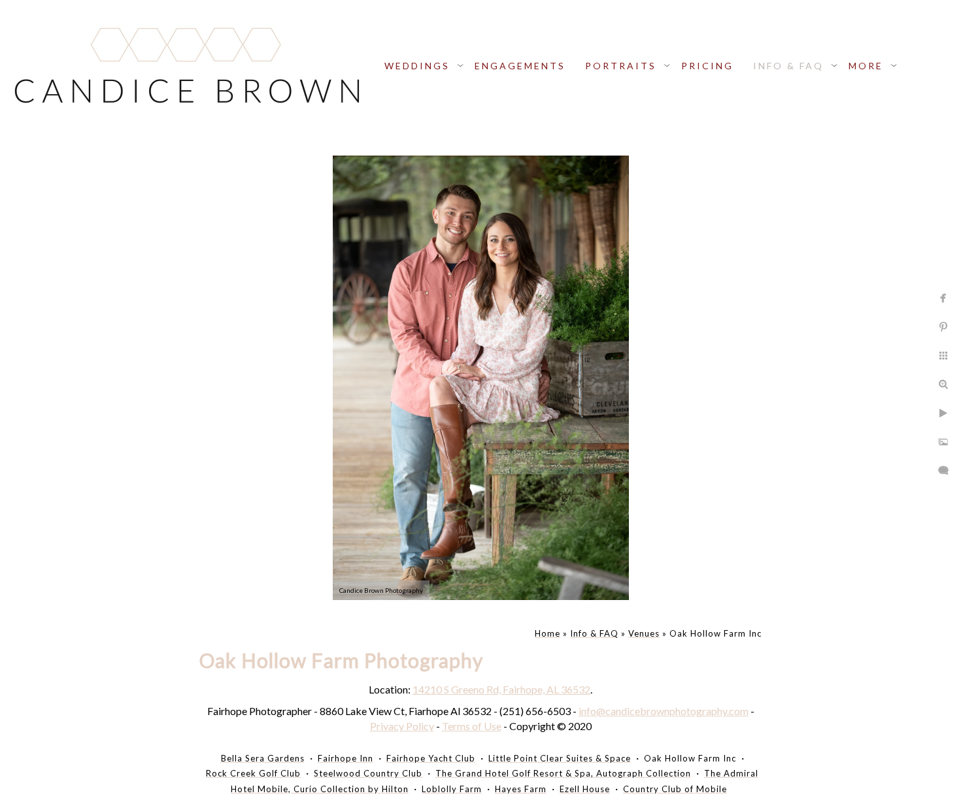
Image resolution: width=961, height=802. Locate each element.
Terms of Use (471, 726)
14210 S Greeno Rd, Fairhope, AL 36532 (501, 689)
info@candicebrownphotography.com (664, 711)
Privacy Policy (402, 726)
